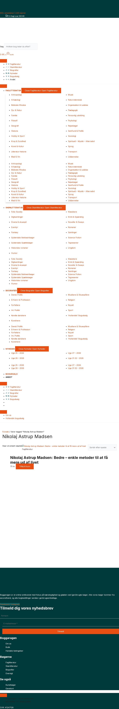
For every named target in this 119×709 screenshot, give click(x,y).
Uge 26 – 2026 (17, 358)
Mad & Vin (15, 157)
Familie (14, 115)
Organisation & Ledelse (78, 105)
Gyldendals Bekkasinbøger (23, 237)
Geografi (15, 126)
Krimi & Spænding (76, 217)
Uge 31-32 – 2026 (75, 358)
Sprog (70, 146)
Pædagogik (73, 110)
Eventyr (14, 227)
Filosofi (14, 120)
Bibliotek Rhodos (18, 105)
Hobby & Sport (18, 136)
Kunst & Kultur (17, 146)
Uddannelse (73, 157)
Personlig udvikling (76, 115)
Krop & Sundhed (18, 141)
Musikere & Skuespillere (78, 295)
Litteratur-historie (18, 151)
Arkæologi (15, 100)
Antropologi (16, 95)
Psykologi (72, 120)
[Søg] (41, 47)
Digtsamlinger (17, 217)
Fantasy (14, 232)
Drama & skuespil (18, 222)
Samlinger (72, 232)
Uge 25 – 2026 (17, 353)
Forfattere (15, 305)
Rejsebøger (73, 126)
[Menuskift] (3, 61)
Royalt (71, 305)
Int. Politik (15, 310)
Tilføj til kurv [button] (24, 466)
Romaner (72, 227)
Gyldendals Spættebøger (22, 243)
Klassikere (72, 212)
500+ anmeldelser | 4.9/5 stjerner (13, 13)
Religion (71, 300)
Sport (70, 310)
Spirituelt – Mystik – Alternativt (81, 141)
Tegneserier (73, 243)
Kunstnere (15, 320)
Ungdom (72, 248)
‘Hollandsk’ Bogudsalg (78, 315)
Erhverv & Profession (20, 300)
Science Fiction (74, 237)
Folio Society (16, 212)
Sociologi (72, 136)
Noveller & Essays (76, 222)
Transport (72, 151)
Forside (5, 432)
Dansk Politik (17, 295)
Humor (14, 253)
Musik (70, 95)
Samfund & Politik (76, 131)
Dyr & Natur (16, 110)
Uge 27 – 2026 (74, 353)
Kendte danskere (18, 315)
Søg (1, 46)
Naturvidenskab (75, 100)
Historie (14, 131)
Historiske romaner (19, 248)
